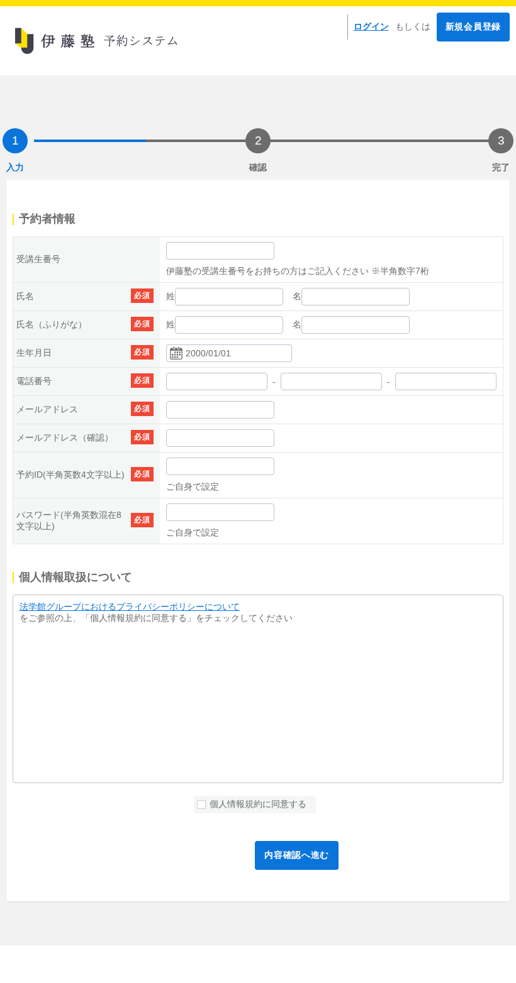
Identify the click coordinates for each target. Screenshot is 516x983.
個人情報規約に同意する (258, 804)
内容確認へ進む (296, 855)
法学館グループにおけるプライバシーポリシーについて (130, 606)
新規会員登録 (473, 26)
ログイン (371, 26)
